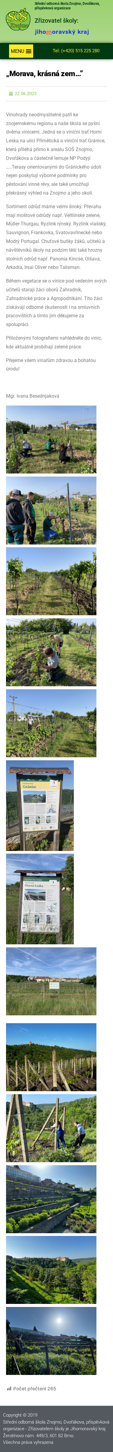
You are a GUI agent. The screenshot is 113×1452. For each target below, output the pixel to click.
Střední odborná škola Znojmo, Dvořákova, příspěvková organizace (67, 6)
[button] (21, 51)
